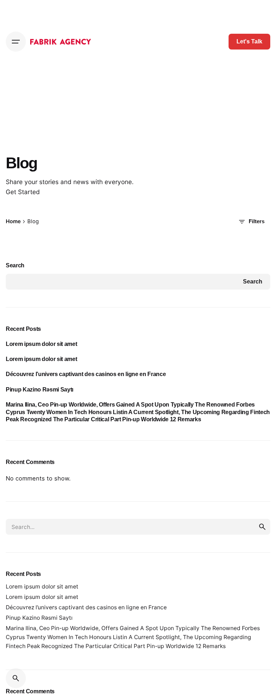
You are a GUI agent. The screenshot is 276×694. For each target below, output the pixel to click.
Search (15, 265)
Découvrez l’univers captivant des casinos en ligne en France (86, 374)
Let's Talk (249, 41)
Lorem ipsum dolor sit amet (41, 344)
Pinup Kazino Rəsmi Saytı (39, 389)
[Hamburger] (16, 42)
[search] (262, 527)
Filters (256, 221)
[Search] (16, 678)
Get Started (23, 192)
